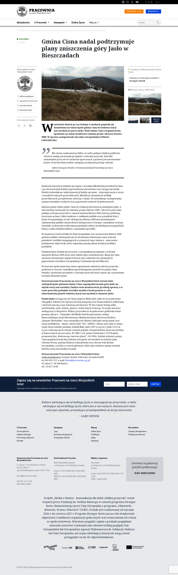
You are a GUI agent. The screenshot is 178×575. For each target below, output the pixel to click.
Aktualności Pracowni (39, 30)
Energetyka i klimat (62, 438)
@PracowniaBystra (27, 96)
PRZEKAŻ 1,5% (134, 11)
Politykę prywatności (68, 388)
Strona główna (23, 431)
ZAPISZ (155, 384)
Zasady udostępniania (137, 431)
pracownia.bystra (26, 105)
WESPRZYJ (153, 11)
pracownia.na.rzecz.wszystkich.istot (28, 101)
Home (27, 30)
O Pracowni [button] (40, 22)
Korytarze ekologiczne (63, 434)
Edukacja (95, 441)
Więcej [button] (93, 22)
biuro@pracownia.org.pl (77, 360)
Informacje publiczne (25, 438)
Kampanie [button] (59, 22)
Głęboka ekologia (24, 434)
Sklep (93, 438)
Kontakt (20, 441)
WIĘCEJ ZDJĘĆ (156, 120)
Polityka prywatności (136, 434)
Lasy (56, 431)
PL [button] (157, 2)
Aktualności (23, 22)
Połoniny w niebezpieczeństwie (144, 79)
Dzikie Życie (78, 22)
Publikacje (95, 434)
